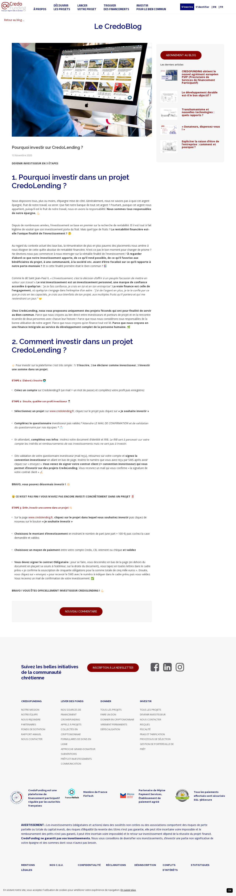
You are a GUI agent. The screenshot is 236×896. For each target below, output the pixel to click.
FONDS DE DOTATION (33, 729)
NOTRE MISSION (30, 709)
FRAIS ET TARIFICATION (152, 734)
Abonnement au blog (181, 55)
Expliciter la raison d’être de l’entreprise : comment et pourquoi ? (200, 144)
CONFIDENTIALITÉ (89, 864)
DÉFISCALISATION (110, 729)
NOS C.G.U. (56, 864)
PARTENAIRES (28, 724)
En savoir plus (128, 890)
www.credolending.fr (62, 411)
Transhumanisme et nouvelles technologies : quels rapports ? (198, 112)
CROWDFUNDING (70, 719)
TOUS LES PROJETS (111, 709)
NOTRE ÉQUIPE (29, 714)
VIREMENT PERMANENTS (113, 724)
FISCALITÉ (145, 729)
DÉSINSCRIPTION (145, 864)
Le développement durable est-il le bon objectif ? (200, 94)
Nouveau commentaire (81, 611)
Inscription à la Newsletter (113, 667)
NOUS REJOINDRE (31, 719)
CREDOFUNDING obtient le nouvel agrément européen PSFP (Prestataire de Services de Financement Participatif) (200, 77)
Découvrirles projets (62, 7)
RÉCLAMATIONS (116, 864)
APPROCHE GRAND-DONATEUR (78, 749)
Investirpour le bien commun (151, 7)
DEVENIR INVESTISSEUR (153, 714)
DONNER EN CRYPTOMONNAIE (117, 719)
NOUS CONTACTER (31, 739)
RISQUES (145, 724)
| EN (214, 7)
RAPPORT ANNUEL (31, 734)
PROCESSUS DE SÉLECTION (155, 739)
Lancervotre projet (86, 7)
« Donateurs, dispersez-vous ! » (201, 128)
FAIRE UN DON (108, 714)
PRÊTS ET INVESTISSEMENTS (76, 759)
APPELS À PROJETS (71, 724)
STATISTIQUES (200, 864)
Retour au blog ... (14, 20)
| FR (221, 7)
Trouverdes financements (116, 7)
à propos (40, 9)
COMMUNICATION (71, 763)
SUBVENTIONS (69, 754)
